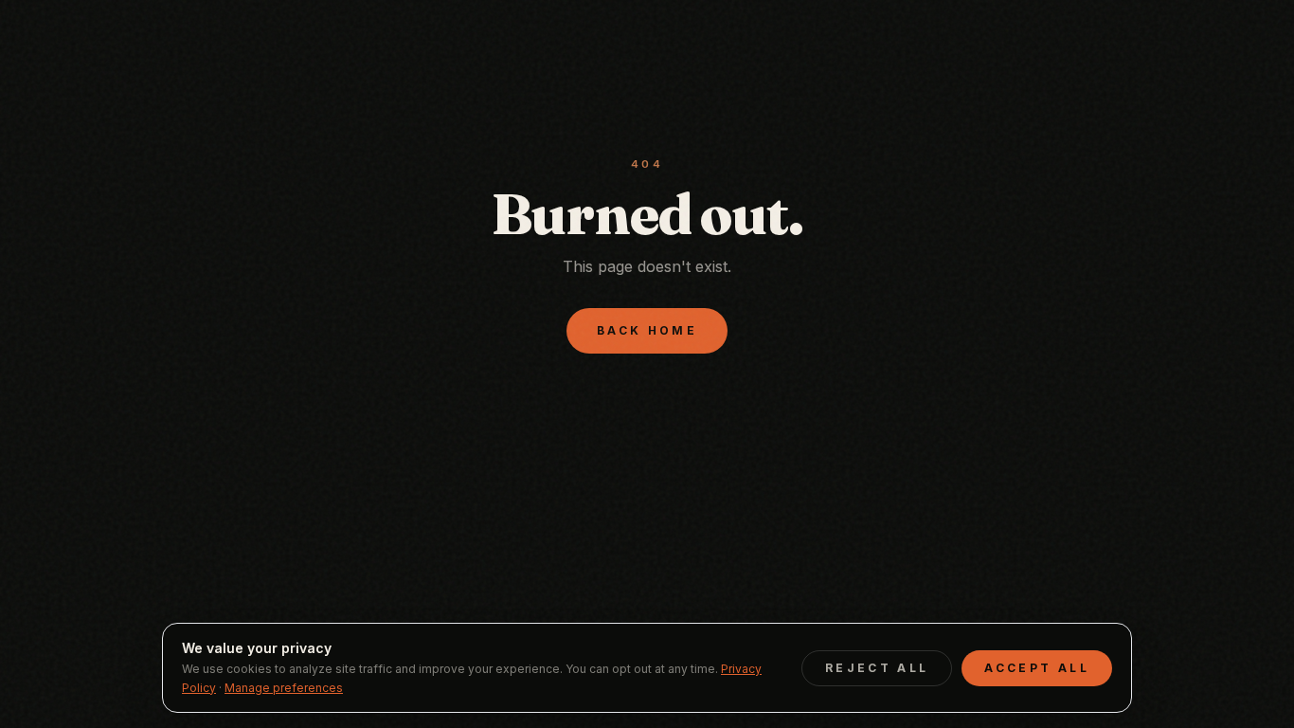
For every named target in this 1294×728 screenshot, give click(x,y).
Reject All (877, 668)
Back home (647, 330)
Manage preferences (284, 688)
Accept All (1036, 668)
